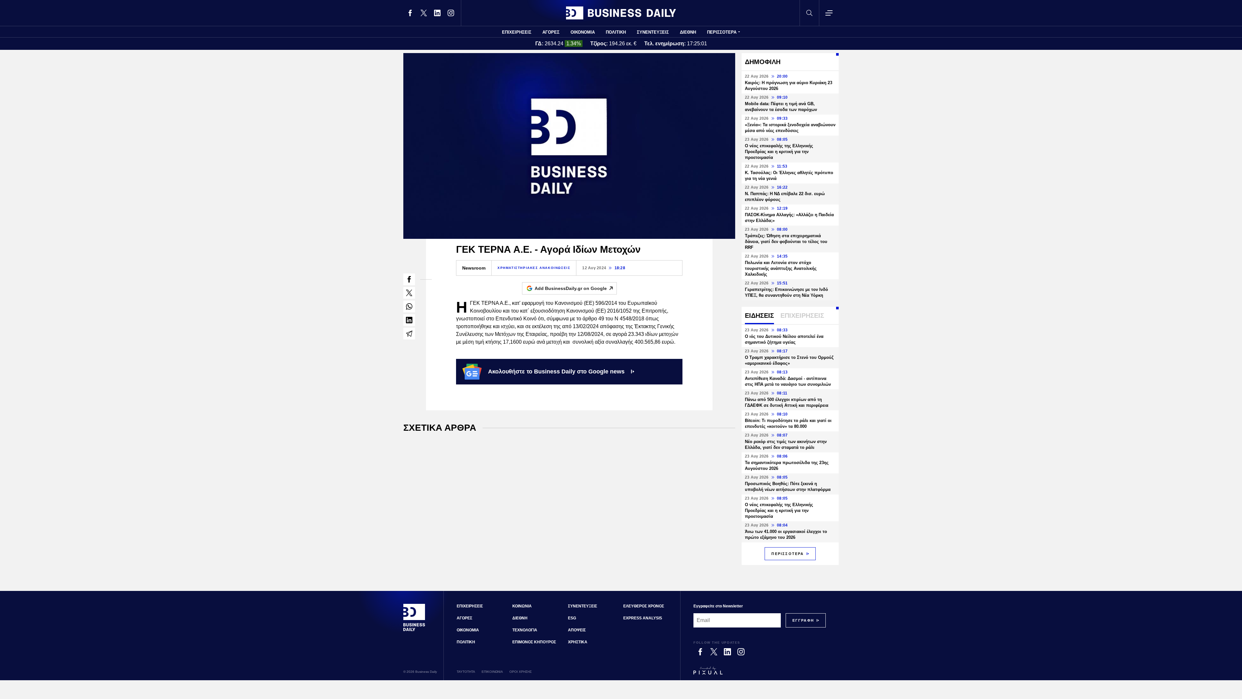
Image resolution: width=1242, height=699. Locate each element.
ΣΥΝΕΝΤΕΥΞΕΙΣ (653, 32)
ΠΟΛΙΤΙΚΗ (616, 32)
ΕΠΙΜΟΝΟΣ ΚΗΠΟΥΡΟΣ (534, 642)
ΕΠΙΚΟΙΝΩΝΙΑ (492, 671)
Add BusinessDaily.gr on (571, 288)
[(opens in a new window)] (410, 13)
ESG (572, 618)
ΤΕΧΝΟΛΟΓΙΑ (524, 630)
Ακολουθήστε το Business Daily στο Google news (556, 371)
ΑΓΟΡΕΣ (551, 32)
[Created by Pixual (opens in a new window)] (760, 673)
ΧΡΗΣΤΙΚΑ (577, 642)
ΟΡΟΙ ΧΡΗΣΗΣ (520, 671)
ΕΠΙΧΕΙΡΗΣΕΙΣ (516, 32)
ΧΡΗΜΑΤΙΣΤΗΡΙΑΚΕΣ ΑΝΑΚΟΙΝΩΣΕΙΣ (533, 268)
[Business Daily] (621, 12)
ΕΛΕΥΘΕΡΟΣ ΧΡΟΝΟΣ (643, 606)
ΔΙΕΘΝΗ (688, 32)
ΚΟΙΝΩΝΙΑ (522, 606)
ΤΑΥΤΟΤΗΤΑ (466, 671)
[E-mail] (409, 333)
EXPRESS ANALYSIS (642, 618)
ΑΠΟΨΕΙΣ (577, 630)
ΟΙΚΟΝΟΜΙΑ (583, 32)
